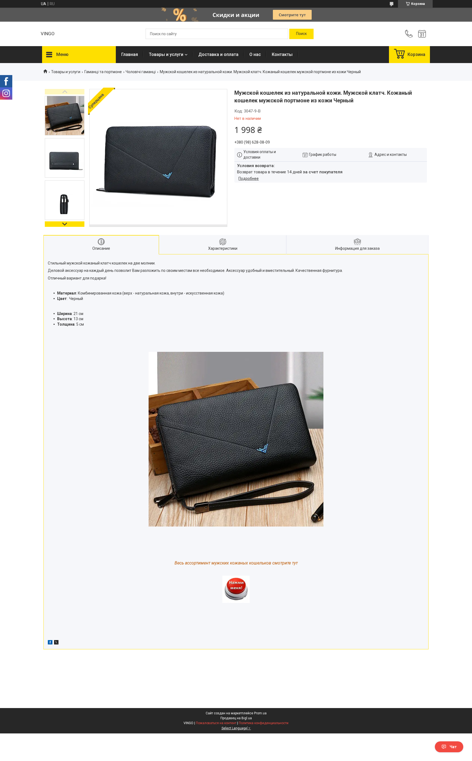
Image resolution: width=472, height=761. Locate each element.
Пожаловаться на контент (216, 723)
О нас (255, 54)
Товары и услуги (166, 54)
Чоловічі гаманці (141, 72)
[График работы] (422, 33)
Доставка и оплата (218, 54)
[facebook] (50, 643)
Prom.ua (260, 713)
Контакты (282, 54)
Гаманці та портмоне (103, 72)
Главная (129, 54)
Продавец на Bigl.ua (236, 718)
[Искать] (301, 34)
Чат (453, 747)
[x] (56, 643)
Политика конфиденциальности (263, 723)
